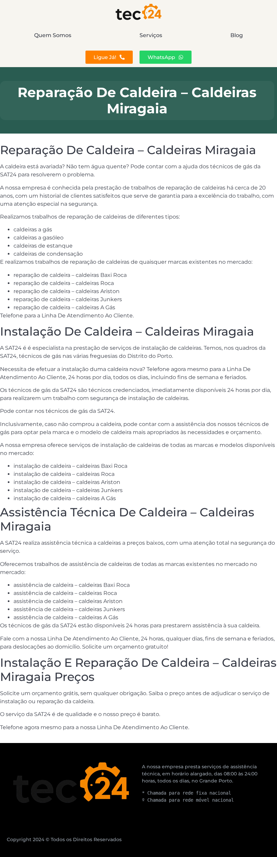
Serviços (151, 35)
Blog (236, 35)
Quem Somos (52, 35)
